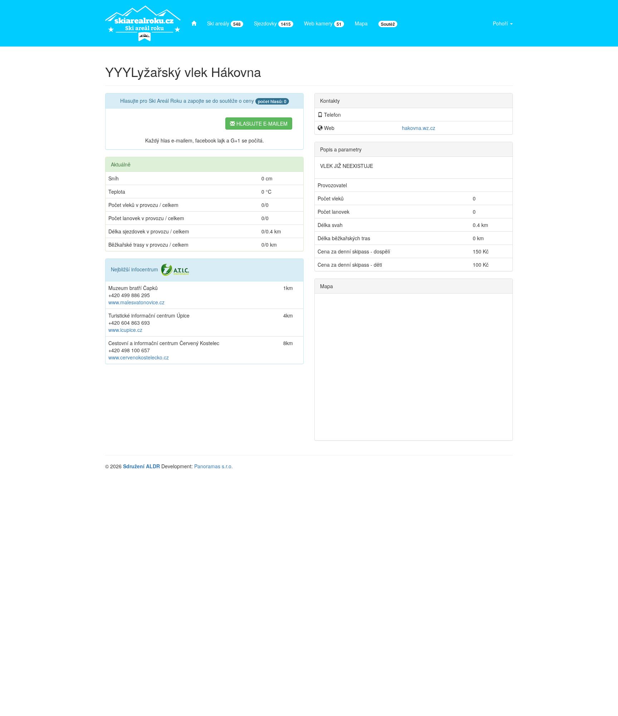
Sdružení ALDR (141, 466)
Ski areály (224, 23)
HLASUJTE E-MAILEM (261, 123)
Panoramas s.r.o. (213, 466)
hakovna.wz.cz (418, 127)
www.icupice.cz (125, 329)
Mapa (361, 23)
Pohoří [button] (501, 23)
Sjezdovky (272, 23)
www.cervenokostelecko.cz (138, 357)
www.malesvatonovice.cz (136, 302)
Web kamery (323, 23)
